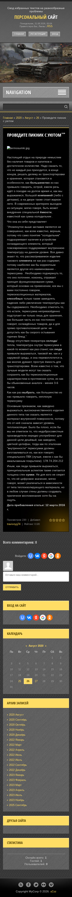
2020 (19, 117)
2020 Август (16, 714)
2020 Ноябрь (16, 729)
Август (29, 117)
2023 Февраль (17, 779)
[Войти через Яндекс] (44, 556)
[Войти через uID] (31, 556)
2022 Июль (15, 759)
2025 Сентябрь (18, 805)
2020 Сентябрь (18, 719)
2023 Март (15, 785)
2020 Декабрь (17, 734)
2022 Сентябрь (18, 764)
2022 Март (15, 744)
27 (36, 681)
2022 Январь (16, 739)
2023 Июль (15, 795)
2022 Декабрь (17, 769)
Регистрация (38, 34)
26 (37, 117)
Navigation (18, 92)
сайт (36, 17)
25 (19, 681)
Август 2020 (36, 645)
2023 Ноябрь (16, 800)
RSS (50, 26)
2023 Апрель (16, 790)
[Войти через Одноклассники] (58, 556)
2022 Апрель (16, 749)
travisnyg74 (13, 524)
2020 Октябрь (17, 724)
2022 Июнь (15, 754)
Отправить (12, 587)
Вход (55, 34)
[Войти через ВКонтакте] (37, 556)
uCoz (53, 891)
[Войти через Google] (51, 556)
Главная (19, 34)
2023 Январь (16, 774)
